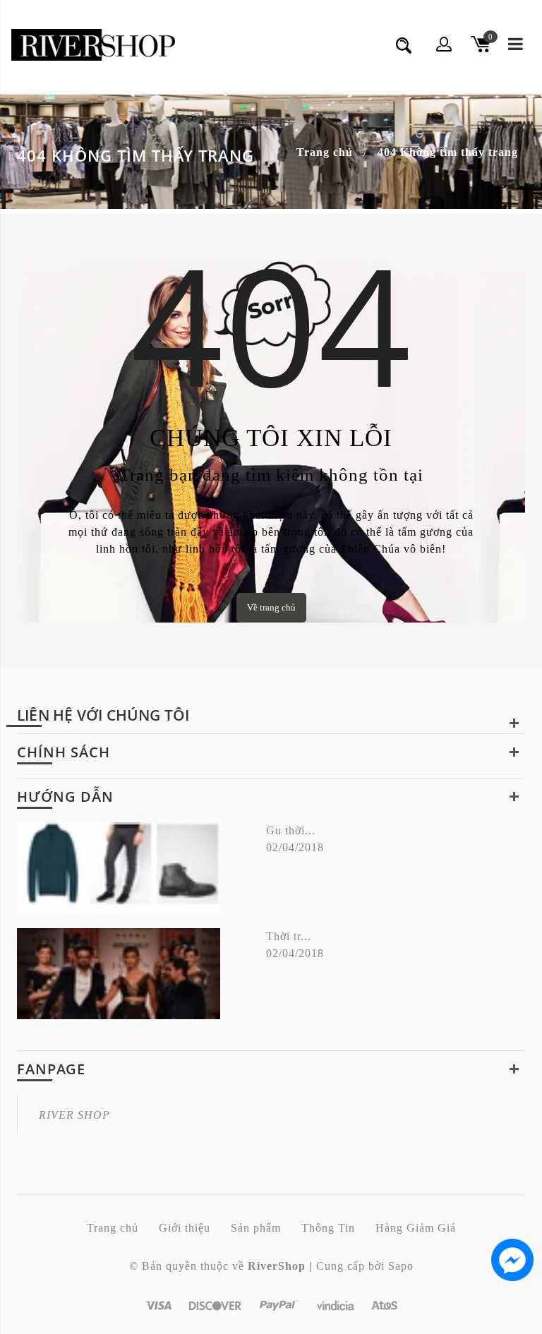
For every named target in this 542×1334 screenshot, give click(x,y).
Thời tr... (288, 936)
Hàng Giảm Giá (415, 1228)
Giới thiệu (184, 1228)
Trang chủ (324, 152)
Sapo (401, 1266)
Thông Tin (328, 1228)
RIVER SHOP (74, 1115)
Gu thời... (290, 830)
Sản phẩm (256, 1228)
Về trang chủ (271, 607)
